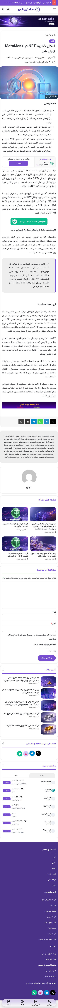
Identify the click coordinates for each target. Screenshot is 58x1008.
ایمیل (53, 623)
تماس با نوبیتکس (50, 976)
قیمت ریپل (52, 933)
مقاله (54, 868)
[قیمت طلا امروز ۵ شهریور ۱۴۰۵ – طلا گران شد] (48, 729)
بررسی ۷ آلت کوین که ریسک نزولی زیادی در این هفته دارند (43, 555)
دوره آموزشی (52, 879)
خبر (54, 857)
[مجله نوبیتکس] (29, 9)
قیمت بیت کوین (50, 911)
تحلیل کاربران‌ (51, 874)
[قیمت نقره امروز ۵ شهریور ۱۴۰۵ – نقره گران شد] (48, 717)
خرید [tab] (15, 775)
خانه (52, 35)
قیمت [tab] (42, 775)
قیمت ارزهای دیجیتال (49, 899)
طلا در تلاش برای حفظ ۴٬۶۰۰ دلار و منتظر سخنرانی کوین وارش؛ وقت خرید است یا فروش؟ (21, 679)
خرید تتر (18, 163)
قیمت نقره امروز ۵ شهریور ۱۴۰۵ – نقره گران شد (21, 713)
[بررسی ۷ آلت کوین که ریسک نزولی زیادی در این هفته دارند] (43, 543)
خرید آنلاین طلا (51, 959)
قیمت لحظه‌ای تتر (45, 159)
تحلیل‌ (54, 862)
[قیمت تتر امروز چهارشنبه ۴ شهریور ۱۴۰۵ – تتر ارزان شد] (15, 543)
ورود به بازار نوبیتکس (49, 953)
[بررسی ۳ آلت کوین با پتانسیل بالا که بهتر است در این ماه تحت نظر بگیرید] (48, 693)
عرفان (50, 58)
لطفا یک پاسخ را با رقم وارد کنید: (45, 644)
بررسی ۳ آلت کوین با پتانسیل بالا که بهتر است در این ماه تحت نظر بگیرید (20, 691)
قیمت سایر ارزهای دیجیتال (47, 939)
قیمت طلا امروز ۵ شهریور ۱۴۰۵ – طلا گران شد (22, 725)
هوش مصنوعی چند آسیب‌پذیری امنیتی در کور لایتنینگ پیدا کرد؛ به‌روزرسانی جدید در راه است (44, 526)
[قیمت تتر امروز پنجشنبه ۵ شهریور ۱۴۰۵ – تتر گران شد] (15, 514)
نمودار (6, 782)
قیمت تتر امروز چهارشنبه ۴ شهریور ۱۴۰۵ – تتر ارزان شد (18, 555)
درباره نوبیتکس (51, 970)
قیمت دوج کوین (50, 922)
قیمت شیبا (52, 928)
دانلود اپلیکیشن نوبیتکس (47, 965)
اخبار (47, 35)
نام (54, 612)
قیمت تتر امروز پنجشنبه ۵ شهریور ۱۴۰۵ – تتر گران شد (15, 525)
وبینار (54, 885)
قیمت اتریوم (51, 916)
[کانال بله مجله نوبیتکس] (29, 223)
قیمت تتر (53, 905)
